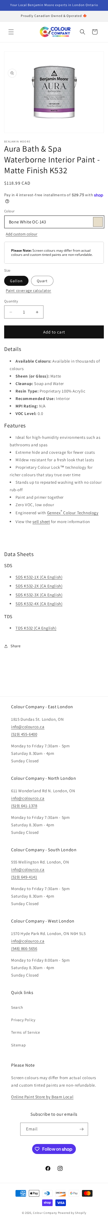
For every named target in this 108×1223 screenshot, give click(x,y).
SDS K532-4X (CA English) (39, 603)
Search (17, 1007)
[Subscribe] (82, 1129)
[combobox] (54, 221)
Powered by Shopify (72, 1213)
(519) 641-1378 (24, 805)
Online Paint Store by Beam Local (42, 1096)
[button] (11, 32)
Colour (9, 211)
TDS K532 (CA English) (36, 628)
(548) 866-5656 (24, 948)
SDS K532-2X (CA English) (39, 585)
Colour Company (45, 1213)
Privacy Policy (23, 1019)
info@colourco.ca (28, 726)
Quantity (11, 301)
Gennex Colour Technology (73, 512)
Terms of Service (25, 1032)
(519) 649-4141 (24, 877)
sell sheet (41, 521)
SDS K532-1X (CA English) (39, 577)
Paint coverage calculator (28, 290)
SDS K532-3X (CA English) (39, 594)
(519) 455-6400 (24, 734)
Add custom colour (21, 233)
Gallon (16, 280)
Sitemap (18, 1045)
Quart (42, 280)
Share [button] (16, 645)
